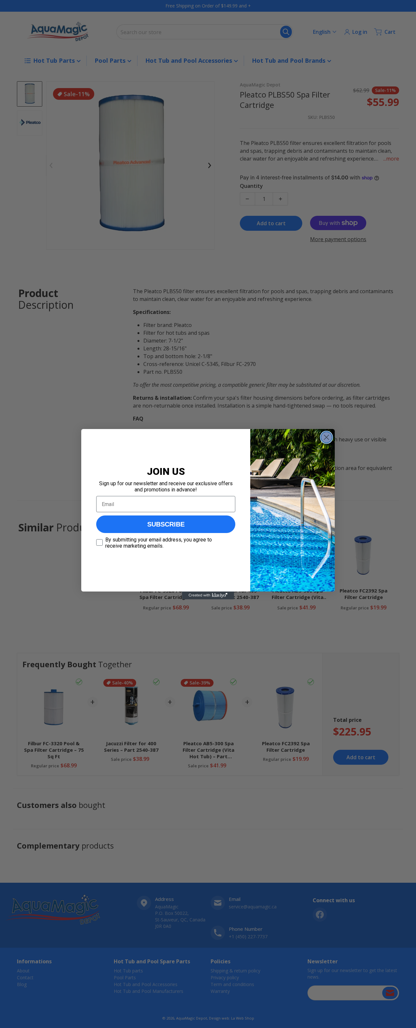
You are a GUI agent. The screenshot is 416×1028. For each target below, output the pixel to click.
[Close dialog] (326, 437)
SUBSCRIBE (166, 524)
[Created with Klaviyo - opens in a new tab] (208, 595)
